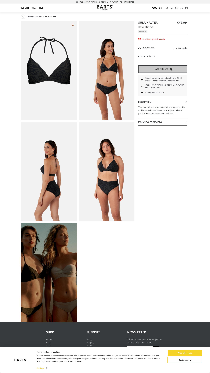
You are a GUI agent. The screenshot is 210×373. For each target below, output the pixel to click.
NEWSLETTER (136, 332)
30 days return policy (154, 92)
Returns (90, 345)
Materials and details (150, 121)
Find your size (148, 47)
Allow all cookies (185, 353)
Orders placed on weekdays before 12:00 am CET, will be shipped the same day (163, 79)
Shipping (90, 342)
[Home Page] (105, 8)
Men (48, 342)
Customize (183, 360)
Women (49, 339)
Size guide (182, 48)
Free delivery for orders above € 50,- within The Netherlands (106, 1)
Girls (48, 345)
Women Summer (34, 16)
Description (144, 102)
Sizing (89, 339)
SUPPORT (93, 332)
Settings (40, 368)
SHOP (50, 332)
